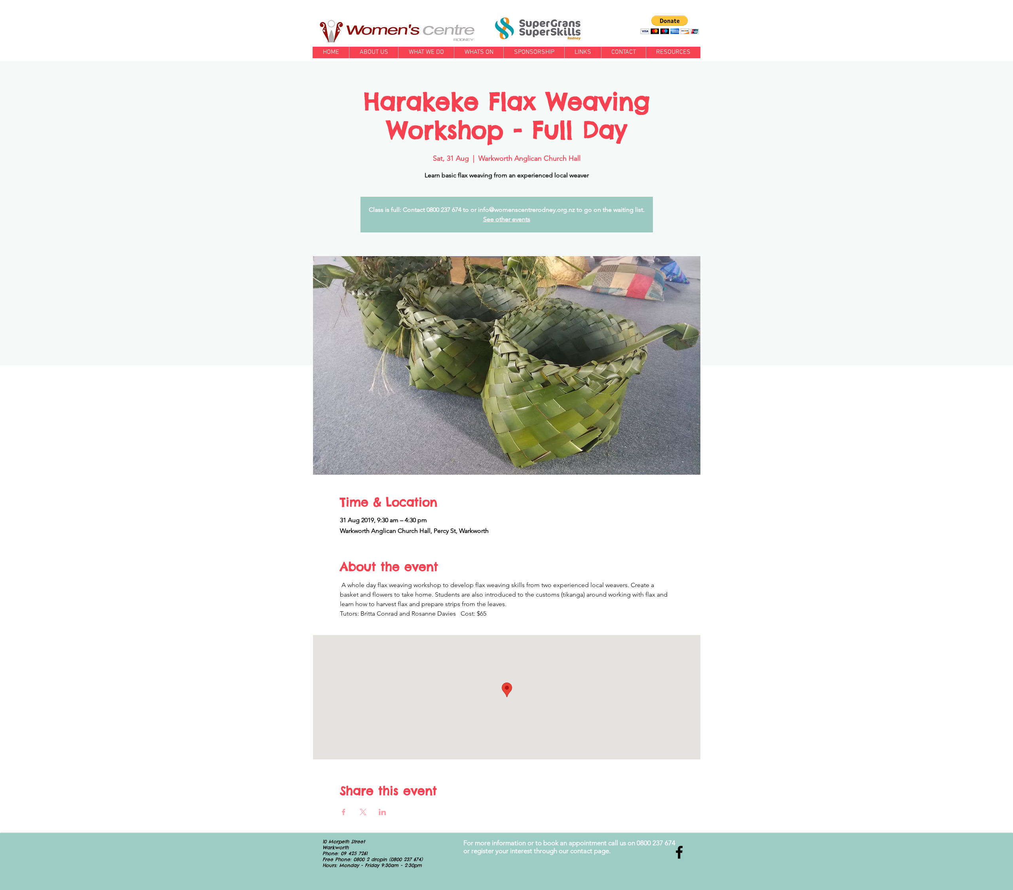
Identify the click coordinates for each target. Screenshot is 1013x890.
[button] (670, 24)
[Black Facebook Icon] (679, 852)
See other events (506, 219)
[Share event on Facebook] (343, 812)
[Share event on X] (363, 812)
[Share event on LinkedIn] (382, 812)
